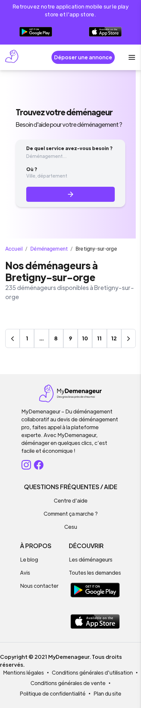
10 (85, 338)
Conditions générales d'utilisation (92, 672)
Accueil (14, 249)
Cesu (70, 526)
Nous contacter (39, 585)
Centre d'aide (71, 500)
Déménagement (49, 249)
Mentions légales (23, 672)
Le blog (29, 559)
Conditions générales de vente (68, 682)
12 (114, 338)
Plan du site (107, 693)
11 (99, 338)
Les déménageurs (90, 559)
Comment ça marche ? (71, 513)
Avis (25, 572)
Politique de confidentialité (53, 693)
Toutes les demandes (95, 572)
